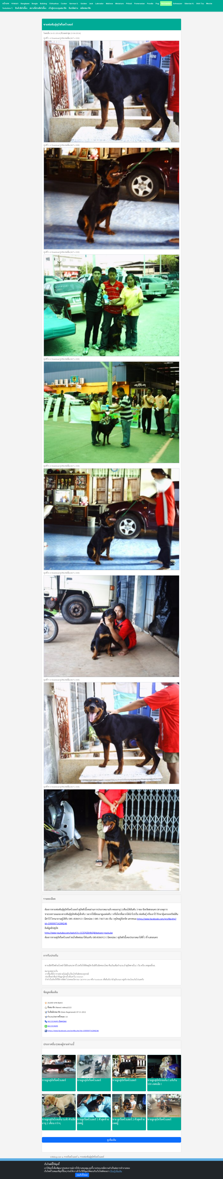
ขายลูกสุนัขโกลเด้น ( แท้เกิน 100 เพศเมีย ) (162, 1082)
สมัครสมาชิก (85, 8)
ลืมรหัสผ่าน (73, 8)
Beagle (35, 3)
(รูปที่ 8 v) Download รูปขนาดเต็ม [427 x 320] (61, 786)
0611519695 (53, 1026)
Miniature (119, 3)
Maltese (109, 3)
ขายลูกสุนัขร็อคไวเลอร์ (54, 1080)
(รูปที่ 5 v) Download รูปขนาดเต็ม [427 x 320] (61, 466)
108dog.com (55, 1156)
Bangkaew (25, 3)
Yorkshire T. (7, 8)
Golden (84, 3)
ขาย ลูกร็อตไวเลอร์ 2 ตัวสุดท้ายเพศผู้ (128, 1121)
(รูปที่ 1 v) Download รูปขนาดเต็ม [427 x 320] (61, 38)
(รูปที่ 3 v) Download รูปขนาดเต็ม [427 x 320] (61, 252)
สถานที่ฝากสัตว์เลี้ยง (38, 8)
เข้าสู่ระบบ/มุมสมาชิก (57, 8)
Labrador (99, 3)
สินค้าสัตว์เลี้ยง (21, 8)
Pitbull (129, 3)
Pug (157, 3)
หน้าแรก (5, 3)
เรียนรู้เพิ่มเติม (116, 1171)
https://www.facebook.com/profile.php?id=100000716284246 (73, 1030)
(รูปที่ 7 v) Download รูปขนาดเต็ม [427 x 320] (61, 679)
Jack (91, 3)
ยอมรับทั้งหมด (82, 1175)
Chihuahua (54, 3)
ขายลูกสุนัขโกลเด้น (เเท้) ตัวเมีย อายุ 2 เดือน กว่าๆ (58, 1121)
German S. (73, 3)
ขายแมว (14, 3)
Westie (209, 3)
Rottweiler (166, 3)
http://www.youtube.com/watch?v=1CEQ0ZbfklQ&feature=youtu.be (79, 932)
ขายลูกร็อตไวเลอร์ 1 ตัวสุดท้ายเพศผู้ (93, 1121)
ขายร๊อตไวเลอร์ (70, 1156)
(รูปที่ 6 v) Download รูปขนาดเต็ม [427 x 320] (61, 573)
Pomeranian (139, 3)
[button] (111, 1140)
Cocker (64, 3)
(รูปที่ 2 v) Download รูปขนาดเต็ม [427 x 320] (61, 145)
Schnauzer (177, 3)
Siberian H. (189, 3)
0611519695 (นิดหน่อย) (57, 1021)
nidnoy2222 (67, 1007)
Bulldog (43, 3)
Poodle (150, 3)
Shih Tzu (200, 3)
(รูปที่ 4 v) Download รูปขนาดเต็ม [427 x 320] (61, 359)
